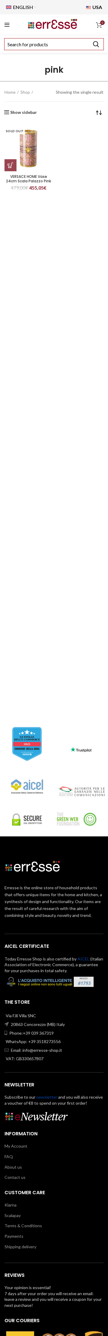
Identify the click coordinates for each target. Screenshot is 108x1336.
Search (95, 44)
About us (13, 1167)
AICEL (83, 958)
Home (10, 92)
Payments (13, 1236)
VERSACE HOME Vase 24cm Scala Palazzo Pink (28, 179)
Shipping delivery (20, 1246)
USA (97, 7)
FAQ (8, 1156)
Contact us (15, 1177)
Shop (25, 92)
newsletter (46, 1097)
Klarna (10, 1204)
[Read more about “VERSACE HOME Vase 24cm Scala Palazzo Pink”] (10, 165)
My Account (15, 1146)
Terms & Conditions (23, 1225)
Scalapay (12, 1215)
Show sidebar (23, 112)
